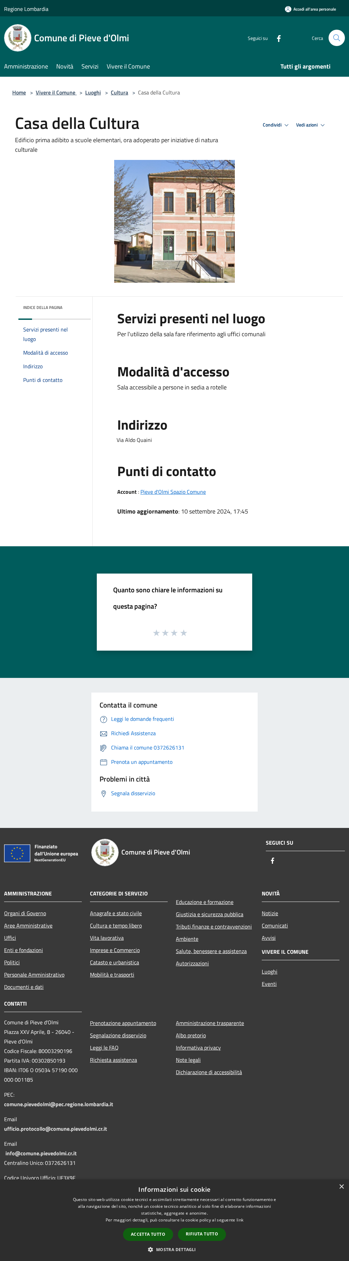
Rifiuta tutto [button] (202, 1234)
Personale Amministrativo (34, 974)
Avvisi (269, 938)
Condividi (273, 125)
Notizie (270, 913)
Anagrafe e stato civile (116, 913)
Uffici (10, 938)
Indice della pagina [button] (42, 307)
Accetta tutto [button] (148, 1234)
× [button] (341, 1186)
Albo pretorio (191, 1035)
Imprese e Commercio (115, 950)
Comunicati (275, 925)
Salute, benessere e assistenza (211, 951)
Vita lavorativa (107, 938)
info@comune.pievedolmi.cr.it (41, 1153)
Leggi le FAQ (104, 1047)
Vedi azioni (307, 125)
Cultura (119, 92)
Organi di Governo (25, 913)
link (240, 1220)
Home (19, 92)
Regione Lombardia (26, 9)
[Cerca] (337, 38)
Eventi (269, 984)
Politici (12, 962)
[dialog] (174, 1220)
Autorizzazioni (192, 963)
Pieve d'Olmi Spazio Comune (173, 492)
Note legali (188, 1060)
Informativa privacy (198, 1047)
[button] (174, 1249)
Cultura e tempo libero (116, 925)
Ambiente (187, 939)
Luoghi (93, 92)
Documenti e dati (24, 987)
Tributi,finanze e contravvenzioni (214, 926)
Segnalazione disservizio (118, 1035)
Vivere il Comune (56, 92)
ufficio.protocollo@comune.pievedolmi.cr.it (55, 1129)
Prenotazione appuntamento (123, 1023)
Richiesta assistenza (113, 1060)
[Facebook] (276, 37)
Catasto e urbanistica (114, 962)
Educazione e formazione (204, 902)
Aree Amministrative (28, 925)
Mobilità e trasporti (112, 974)
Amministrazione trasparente (210, 1023)
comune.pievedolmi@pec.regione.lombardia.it (58, 1104)
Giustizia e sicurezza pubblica (209, 914)
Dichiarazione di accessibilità (209, 1072)
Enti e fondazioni (23, 950)
